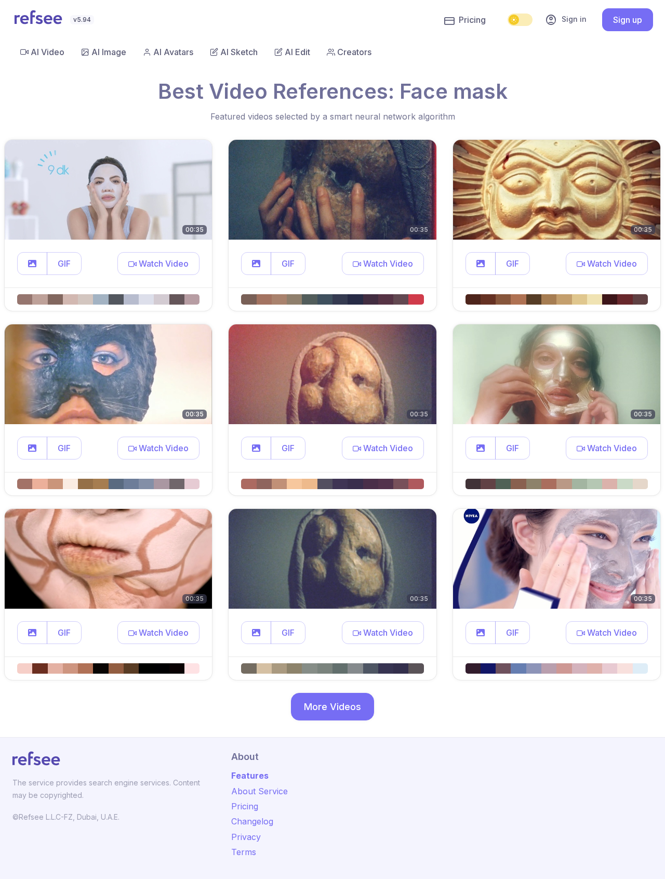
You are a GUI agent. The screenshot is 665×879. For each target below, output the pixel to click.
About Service (259, 791)
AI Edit (297, 52)
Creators (354, 52)
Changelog (252, 821)
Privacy (246, 837)
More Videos (332, 706)
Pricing (472, 20)
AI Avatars (173, 52)
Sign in (566, 20)
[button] (32, 263)
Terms (243, 852)
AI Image (108, 52)
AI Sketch (239, 52)
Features (250, 775)
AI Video (47, 52)
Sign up (627, 20)
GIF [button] (64, 263)
